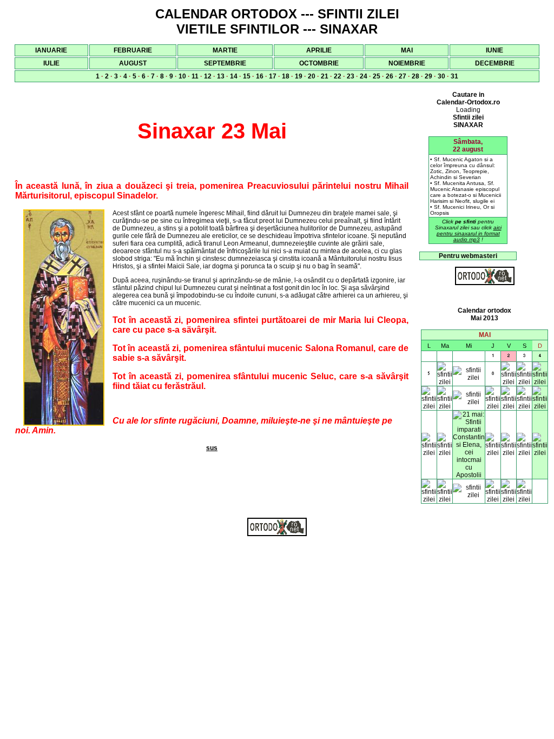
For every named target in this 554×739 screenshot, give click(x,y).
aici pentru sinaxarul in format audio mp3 (469, 233)
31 (454, 76)
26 (389, 76)
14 (234, 76)
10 (182, 76)
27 (402, 76)
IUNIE (494, 50)
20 (311, 76)
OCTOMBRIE (319, 63)
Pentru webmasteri (468, 256)
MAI (407, 50)
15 (246, 76)
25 (376, 76)
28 (415, 76)
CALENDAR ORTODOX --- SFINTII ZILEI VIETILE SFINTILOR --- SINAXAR (277, 21)
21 (324, 76)
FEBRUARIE (133, 50)
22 (337, 76)
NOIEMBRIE (406, 63)
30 (441, 76)
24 (363, 76)
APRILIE (319, 50)
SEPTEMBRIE (225, 63)
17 (272, 76)
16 (259, 76)
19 (298, 76)
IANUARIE (51, 50)
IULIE (51, 63)
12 (208, 76)
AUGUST (133, 63)
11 (195, 76)
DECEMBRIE (495, 63)
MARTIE (225, 50)
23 (350, 76)
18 (285, 76)
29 (428, 76)
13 (221, 76)
